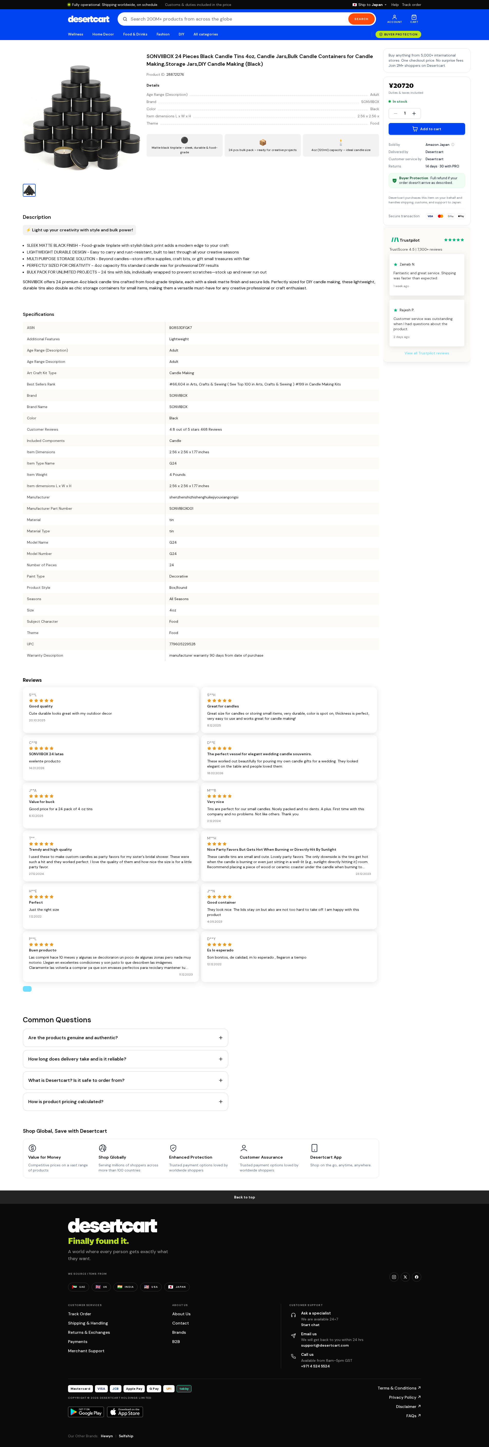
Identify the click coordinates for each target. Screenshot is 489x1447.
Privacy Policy (405, 1397)
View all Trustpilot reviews (427, 353)
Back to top (244, 1197)
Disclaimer (408, 1406)
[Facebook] (416, 1277)
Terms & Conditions (399, 1388)
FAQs (413, 1415)
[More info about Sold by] (452, 144)
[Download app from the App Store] (125, 1412)
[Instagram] (394, 1277)
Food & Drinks (135, 34)
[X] (405, 1277)
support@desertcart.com (325, 1345)
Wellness (75, 34)
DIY (181, 34)
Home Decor (103, 34)
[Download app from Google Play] (86, 1412)
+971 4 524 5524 (315, 1366)
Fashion (163, 34)
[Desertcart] (88, 19)
